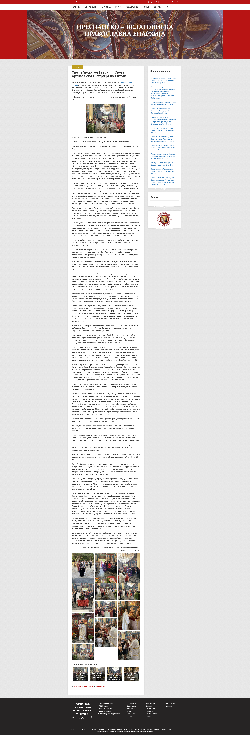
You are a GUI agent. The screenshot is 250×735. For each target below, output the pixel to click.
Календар (168, 706)
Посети (129, 716)
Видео (148, 716)
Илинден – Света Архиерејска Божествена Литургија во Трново (163, 164)
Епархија (106, 7)
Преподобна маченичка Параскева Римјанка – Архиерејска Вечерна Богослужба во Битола (163, 156)
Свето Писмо (170, 703)
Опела (129, 711)
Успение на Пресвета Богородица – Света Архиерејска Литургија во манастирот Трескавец (164, 80)
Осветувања (131, 706)
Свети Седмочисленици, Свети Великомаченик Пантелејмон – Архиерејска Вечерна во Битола (162, 139)
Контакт (158, 7)
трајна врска (100, 686)
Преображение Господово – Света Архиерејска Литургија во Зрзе (163, 103)
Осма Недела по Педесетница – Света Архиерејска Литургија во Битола (162, 171)
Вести (118, 7)
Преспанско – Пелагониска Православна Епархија (125, 30)
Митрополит (91, 7)
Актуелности (78, 686)
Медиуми (130, 719)
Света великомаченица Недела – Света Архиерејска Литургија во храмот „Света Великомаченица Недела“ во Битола (163, 181)
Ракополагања (132, 714)
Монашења (131, 709)
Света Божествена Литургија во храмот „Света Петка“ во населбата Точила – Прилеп (163, 148)
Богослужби (88, 686)
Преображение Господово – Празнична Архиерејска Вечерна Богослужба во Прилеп (162, 111)
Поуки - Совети (151, 714)
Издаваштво (132, 7)
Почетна (76, 7)
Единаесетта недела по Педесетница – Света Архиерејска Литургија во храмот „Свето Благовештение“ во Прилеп (163, 120)
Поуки (146, 7)
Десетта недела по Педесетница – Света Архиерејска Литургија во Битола (163, 130)
